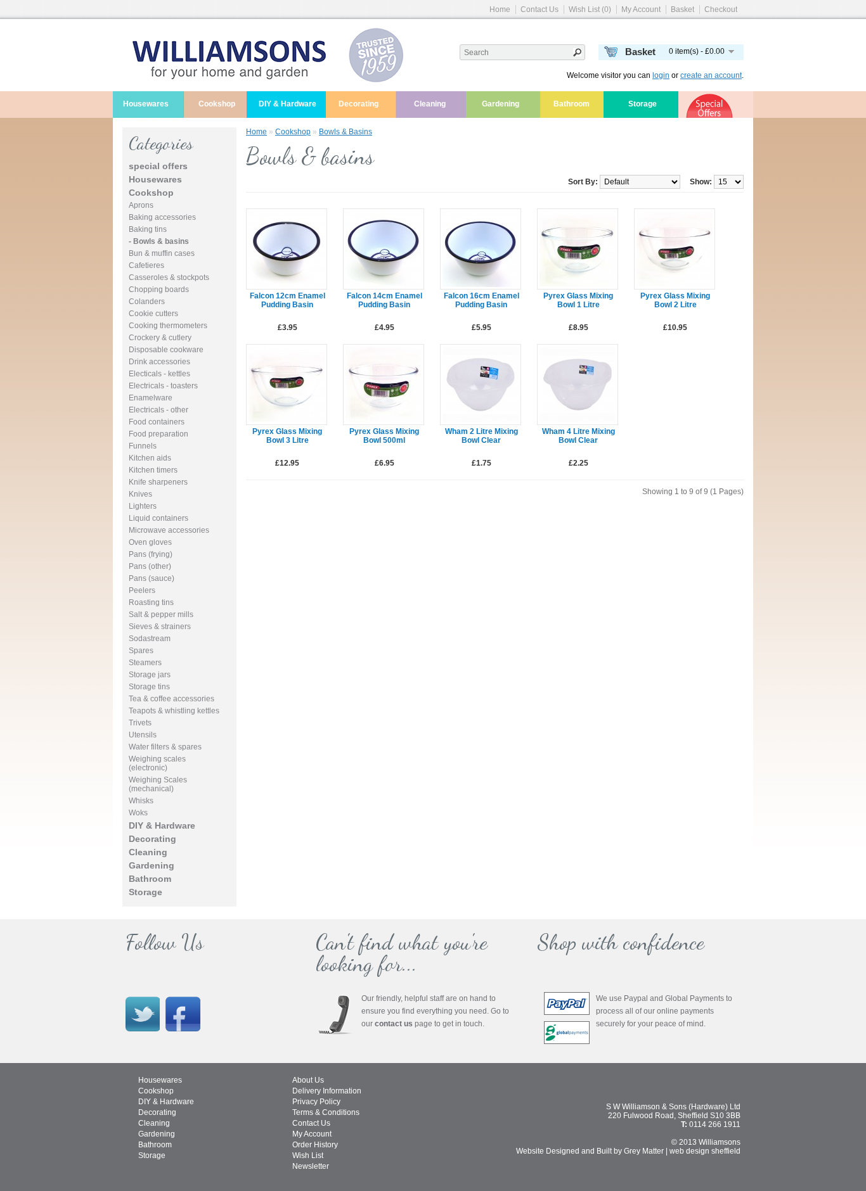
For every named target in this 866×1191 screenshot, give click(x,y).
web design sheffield (704, 1151)
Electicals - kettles (159, 373)
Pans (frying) (150, 554)
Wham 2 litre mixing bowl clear (481, 436)
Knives (140, 494)
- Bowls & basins (159, 241)
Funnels (143, 446)
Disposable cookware (166, 349)
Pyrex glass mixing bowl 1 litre (578, 300)
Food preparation (158, 434)
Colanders (147, 301)
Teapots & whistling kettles (174, 710)
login (660, 75)
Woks (138, 812)
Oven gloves (150, 542)
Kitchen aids (150, 458)
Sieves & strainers (160, 626)
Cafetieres (146, 265)
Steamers (145, 662)
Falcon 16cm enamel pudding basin (481, 300)
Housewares (146, 103)
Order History (315, 1144)
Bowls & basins (345, 131)
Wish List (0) (590, 9)
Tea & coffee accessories (171, 698)
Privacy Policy (316, 1101)
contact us (394, 1023)
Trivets (140, 722)
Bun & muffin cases (162, 253)
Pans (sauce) (151, 578)
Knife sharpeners (158, 482)
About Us (308, 1080)
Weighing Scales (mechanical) (158, 784)
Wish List (307, 1155)
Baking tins (148, 229)
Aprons (141, 205)
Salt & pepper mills (161, 614)
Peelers (142, 590)
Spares (141, 650)
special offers (158, 166)
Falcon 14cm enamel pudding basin (384, 300)
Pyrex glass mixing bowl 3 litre (287, 436)
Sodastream (150, 638)
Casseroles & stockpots (169, 277)
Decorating (358, 103)
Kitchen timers (153, 470)
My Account (641, 9)
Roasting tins (151, 602)
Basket (682, 9)
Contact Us (539, 9)
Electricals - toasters (163, 385)
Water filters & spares (165, 746)
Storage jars (150, 674)
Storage (642, 103)
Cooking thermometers (168, 325)
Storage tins (149, 686)
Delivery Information (326, 1090)
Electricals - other (158, 409)
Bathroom (571, 103)
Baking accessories (162, 217)
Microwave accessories (169, 530)
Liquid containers (158, 518)
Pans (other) (150, 566)
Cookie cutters (153, 313)
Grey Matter (644, 1151)
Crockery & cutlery (160, 337)
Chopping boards (159, 289)
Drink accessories (159, 361)
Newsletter (310, 1166)
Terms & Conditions (325, 1112)
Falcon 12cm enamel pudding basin (287, 300)
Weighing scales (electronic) (157, 763)
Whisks (141, 800)
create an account (711, 75)
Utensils (143, 734)
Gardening (500, 103)
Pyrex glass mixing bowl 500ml (384, 436)
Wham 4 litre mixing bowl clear (578, 436)
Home (499, 9)
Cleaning (430, 103)
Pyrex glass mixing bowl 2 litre (675, 300)
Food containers (156, 421)
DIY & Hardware (287, 103)
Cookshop (216, 103)
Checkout (720, 9)
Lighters (143, 506)
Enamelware (150, 397)
